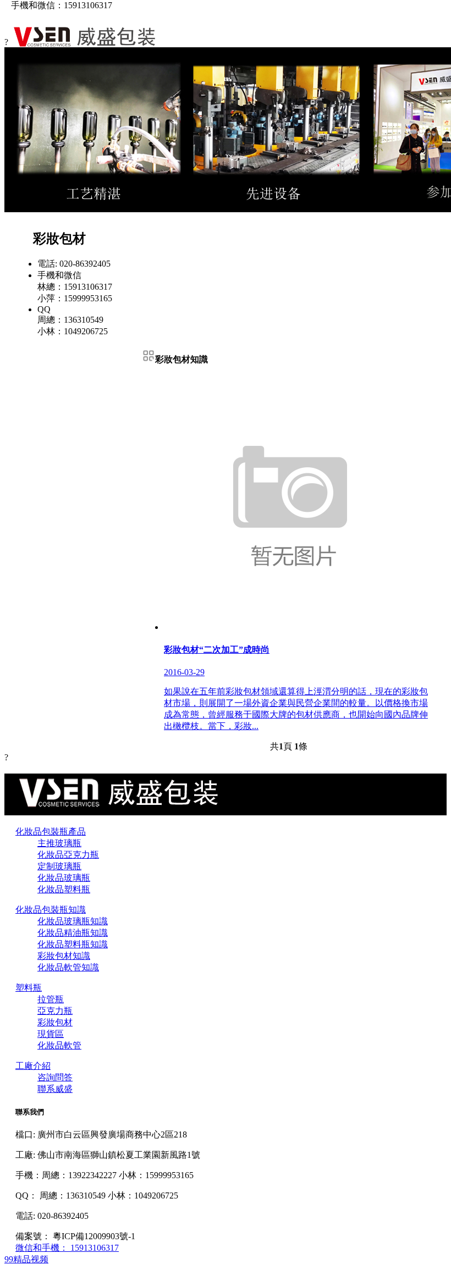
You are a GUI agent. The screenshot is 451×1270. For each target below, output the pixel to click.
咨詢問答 (55, 1077)
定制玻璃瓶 (59, 866)
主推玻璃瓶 (59, 843)
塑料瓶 (28, 987)
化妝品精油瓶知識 (72, 932)
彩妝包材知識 (63, 955)
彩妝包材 (55, 1022)
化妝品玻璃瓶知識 (72, 921)
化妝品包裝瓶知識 (50, 909)
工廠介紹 (33, 1065)
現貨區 (50, 1034)
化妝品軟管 (59, 1045)
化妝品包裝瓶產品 (50, 831)
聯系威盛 (55, 1089)
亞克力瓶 (55, 1010)
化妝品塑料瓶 (63, 889)
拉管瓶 (50, 999)
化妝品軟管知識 (68, 967)
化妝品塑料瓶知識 (72, 944)
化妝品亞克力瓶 (68, 854)
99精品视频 (26, 1259)
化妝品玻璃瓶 (63, 877)
